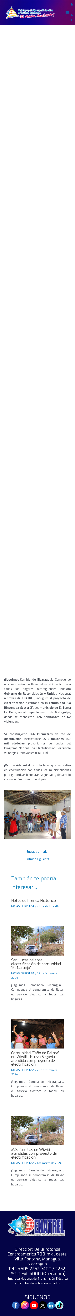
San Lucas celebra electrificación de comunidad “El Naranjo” (36, 964)
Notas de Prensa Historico (33, 900)
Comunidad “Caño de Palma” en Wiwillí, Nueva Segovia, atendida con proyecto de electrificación (35, 1059)
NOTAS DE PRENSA (23, 906)
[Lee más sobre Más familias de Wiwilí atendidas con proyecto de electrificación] (37, 1130)
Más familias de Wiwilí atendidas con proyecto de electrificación (34, 1153)
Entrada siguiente (37, 859)
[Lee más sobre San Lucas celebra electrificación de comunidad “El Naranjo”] (37, 941)
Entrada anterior (37, 851)
